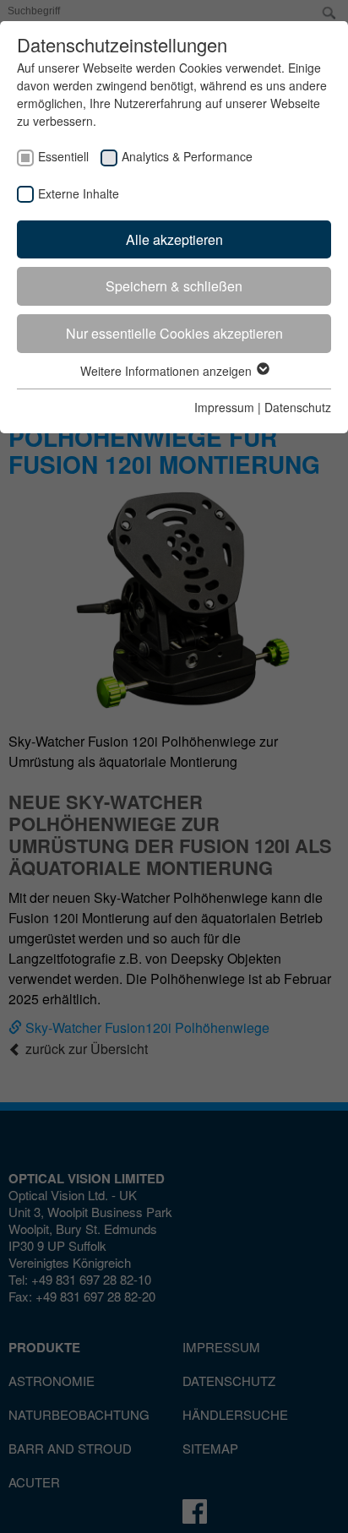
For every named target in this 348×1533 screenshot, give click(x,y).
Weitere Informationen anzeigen (167, 370)
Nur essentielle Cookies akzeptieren (174, 333)
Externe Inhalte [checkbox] (78, 193)
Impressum (224, 407)
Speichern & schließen (174, 286)
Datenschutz (297, 407)
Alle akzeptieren (174, 239)
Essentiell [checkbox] (63, 156)
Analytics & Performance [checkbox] (187, 156)
